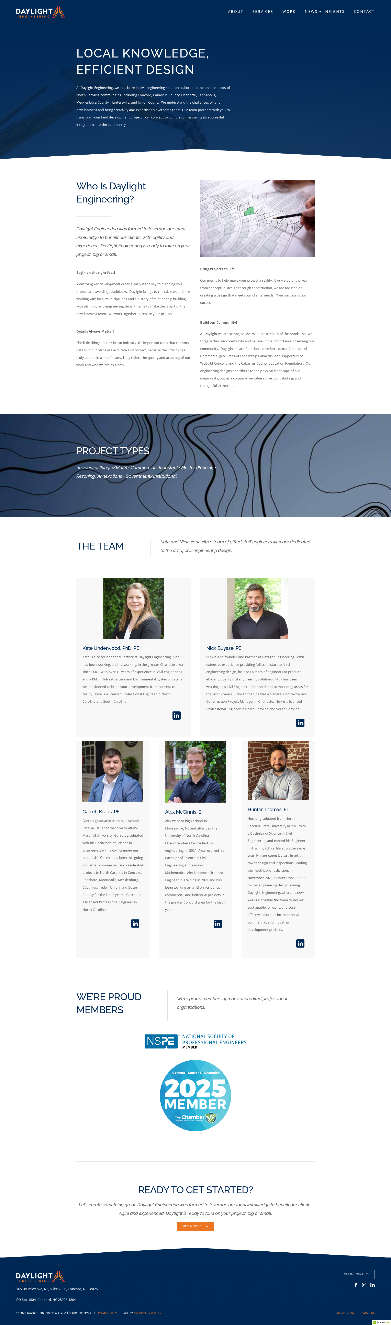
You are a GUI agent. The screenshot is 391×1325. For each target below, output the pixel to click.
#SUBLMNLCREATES (147, 1313)
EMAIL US (368, 1313)
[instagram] (364, 1285)
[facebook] (356, 1285)
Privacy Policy (107, 1313)
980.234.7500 (345, 1313)
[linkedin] (176, 715)
